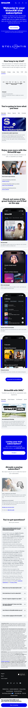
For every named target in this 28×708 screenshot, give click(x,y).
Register (2, 673)
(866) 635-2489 (11, 510)
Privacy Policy (13, 582)
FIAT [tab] (22, 72)
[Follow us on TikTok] (14, 683)
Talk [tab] (19, 113)
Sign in (2, 676)
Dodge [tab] (9, 72)
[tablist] (14, 72)
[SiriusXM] (5, 3)
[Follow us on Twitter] (17, 683)
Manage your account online (8, 507)
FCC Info (24, 693)
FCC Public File (18, 693)
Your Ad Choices (9, 691)
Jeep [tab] (14, 72)
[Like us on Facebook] (8, 683)
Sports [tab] (14, 113)
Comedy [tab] (24, 113)
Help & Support (4, 678)
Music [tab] (9, 113)
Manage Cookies (14, 695)
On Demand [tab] (19, 399)
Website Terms (6, 689)
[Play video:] (14, 124)
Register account (5, 181)
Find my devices (5, 189)
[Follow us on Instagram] (11, 683)
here (22, 32)
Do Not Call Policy (18, 691)
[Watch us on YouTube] (20, 683)
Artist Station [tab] (11, 399)
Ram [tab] (18, 72)
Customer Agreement (14, 689)
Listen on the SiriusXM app (7, 185)
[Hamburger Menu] (26, 3)
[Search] (15, 3)
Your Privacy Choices (6, 693)
